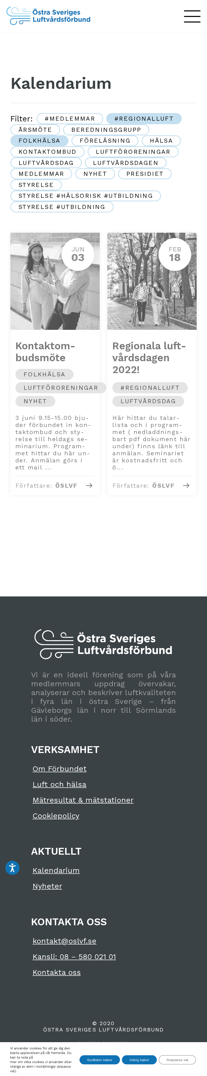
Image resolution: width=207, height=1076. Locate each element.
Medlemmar (41, 173)
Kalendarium (56, 870)
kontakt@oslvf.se (64, 940)
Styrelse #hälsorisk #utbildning (85, 195)
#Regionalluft (144, 118)
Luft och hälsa (59, 784)
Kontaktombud (47, 151)
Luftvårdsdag (46, 162)
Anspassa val (177, 1060)
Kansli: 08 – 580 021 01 (74, 956)
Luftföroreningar (133, 151)
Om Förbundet (60, 768)
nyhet (95, 173)
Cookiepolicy (56, 815)
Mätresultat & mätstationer (83, 799)
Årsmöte (35, 129)
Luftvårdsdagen (126, 162)
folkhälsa (39, 140)
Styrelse (36, 184)
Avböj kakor (139, 1060)
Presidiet (145, 173)
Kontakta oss (57, 972)
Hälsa (161, 140)
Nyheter (47, 885)
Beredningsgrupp (106, 129)
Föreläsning (105, 140)
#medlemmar (70, 118)
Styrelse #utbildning (62, 206)
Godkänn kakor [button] (99, 1060)
